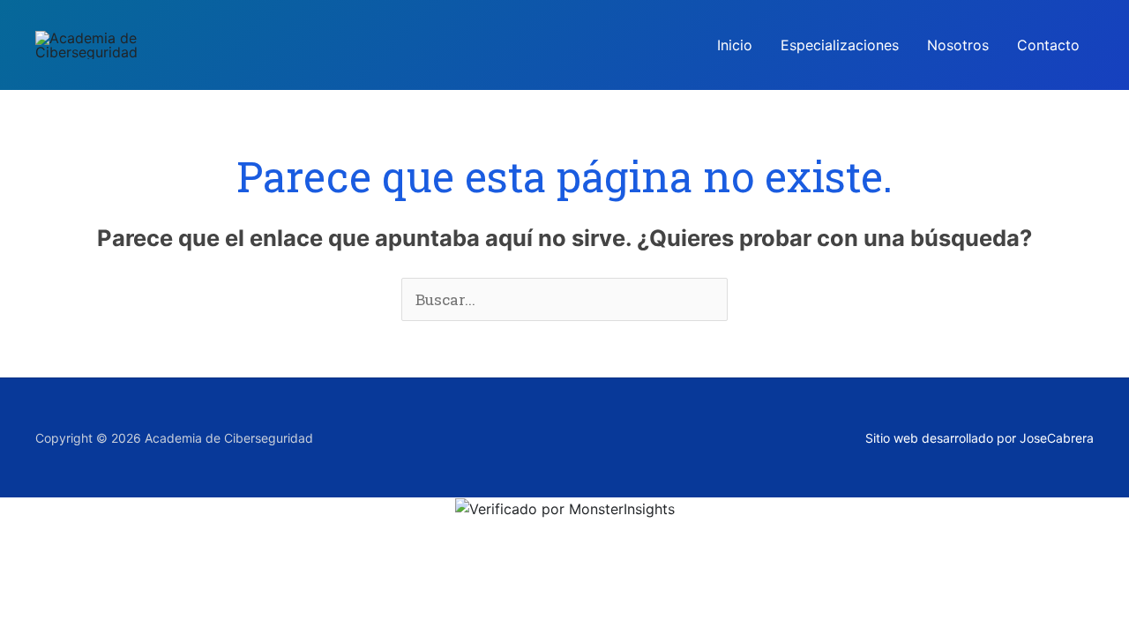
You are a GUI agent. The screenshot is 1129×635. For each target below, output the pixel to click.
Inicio (734, 45)
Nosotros (958, 45)
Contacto (1048, 45)
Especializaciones (840, 45)
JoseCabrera (1057, 437)
